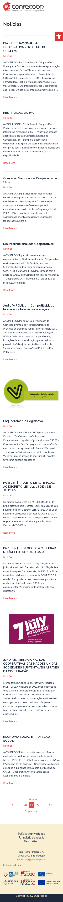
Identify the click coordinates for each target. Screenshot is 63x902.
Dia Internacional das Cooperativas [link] (28, 243)
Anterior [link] (31, 799)
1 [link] (12, 805)
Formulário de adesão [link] (31, 837)
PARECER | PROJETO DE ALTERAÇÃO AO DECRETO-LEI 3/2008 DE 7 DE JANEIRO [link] (29, 486)
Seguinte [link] (31, 811)
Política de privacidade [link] (31, 833)
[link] (59, 36)
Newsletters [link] (31, 841)
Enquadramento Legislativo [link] (23, 421)
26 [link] (50, 805)
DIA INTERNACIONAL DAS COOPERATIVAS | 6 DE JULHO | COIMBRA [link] (25, 46)
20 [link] (25, 805)
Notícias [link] (7, 56)
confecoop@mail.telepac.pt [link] (31, 859)
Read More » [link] (10, 97)
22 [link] (37, 805)
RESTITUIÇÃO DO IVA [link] (18, 112)
